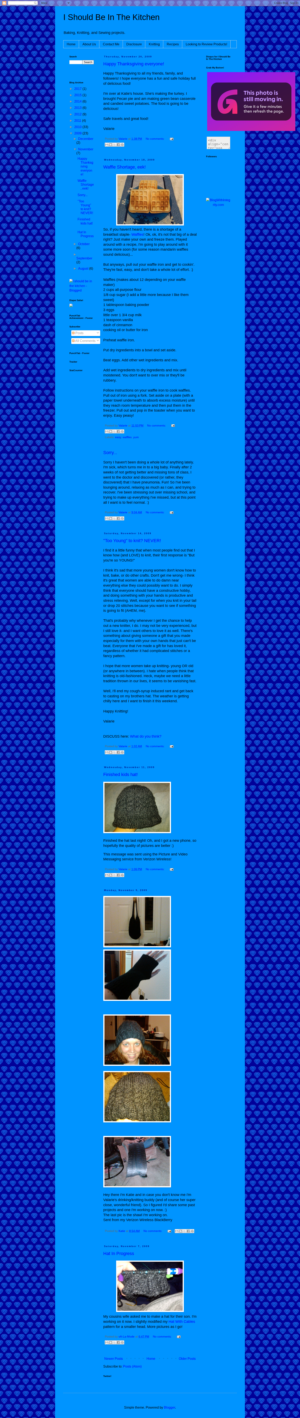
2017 (78, 88)
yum (136, 437)
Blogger (169, 1407)
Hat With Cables (182, 1322)
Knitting (154, 44)
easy (118, 437)
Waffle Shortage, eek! (124, 167)
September (84, 258)
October (84, 244)
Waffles (137, 234)
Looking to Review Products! (206, 44)
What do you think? (145, 736)
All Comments (85, 341)
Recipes (173, 44)
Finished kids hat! (120, 774)
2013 (78, 107)
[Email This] (107, 145)
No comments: (155, 138)
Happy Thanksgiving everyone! (133, 63)
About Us (89, 44)
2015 (78, 95)
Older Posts (187, 1358)
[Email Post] (170, 138)
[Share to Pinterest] (122, 145)
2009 (78, 133)
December (85, 139)
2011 (78, 120)
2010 (78, 127)
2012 (78, 114)
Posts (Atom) (132, 1366)
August (83, 268)
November (85, 149)
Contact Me (111, 44)
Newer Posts (113, 1358)
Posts (78, 333)
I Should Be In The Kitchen (111, 17)
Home (71, 44)
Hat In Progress (118, 1253)
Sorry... (110, 452)
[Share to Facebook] (118, 145)
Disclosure (134, 44)
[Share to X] (114, 145)
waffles (127, 437)
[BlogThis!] (111, 145)
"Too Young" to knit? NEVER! (132, 540)
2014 (78, 101)
